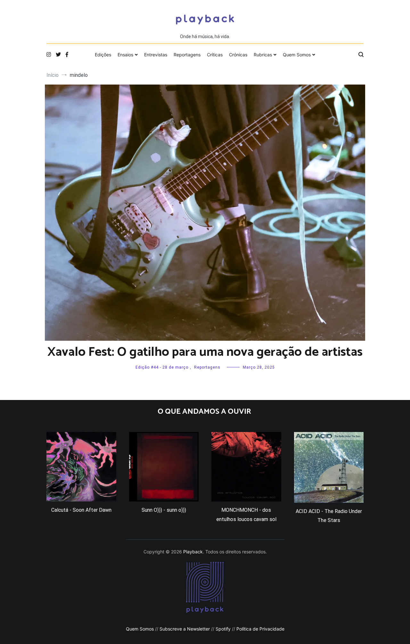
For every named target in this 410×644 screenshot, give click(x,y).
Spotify (223, 629)
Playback (193, 551)
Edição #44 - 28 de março (161, 367)
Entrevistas (155, 54)
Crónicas (238, 54)
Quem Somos (297, 54)
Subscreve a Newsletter (185, 629)
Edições (103, 54)
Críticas (215, 54)
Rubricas (263, 54)
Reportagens (187, 54)
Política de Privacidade (260, 629)
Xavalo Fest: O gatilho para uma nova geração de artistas (205, 352)
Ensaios (125, 54)
